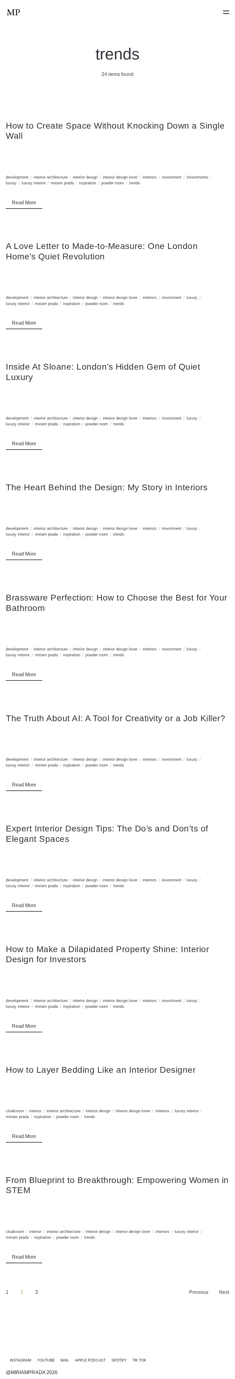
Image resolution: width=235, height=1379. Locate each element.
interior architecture (51, 177)
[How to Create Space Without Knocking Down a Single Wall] (117, 150)
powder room (112, 183)
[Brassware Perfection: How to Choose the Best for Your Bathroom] (117, 622)
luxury (11, 183)
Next (224, 1292)
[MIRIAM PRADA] (13, 12)
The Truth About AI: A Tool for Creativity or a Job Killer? (115, 718)
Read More (24, 202)
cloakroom (15, 1111)
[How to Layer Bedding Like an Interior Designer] (117, 1084)
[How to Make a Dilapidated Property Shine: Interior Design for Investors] (117, 974)
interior (35, 1111)
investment (171, 177)
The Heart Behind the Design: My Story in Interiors (106, 487)
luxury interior (34, 183)
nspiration (87, 183)
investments (197, 177)
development (17, 177)
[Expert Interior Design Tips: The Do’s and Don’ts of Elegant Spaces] (117, 853)
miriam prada (62, 183)
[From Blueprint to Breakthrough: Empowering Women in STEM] (117, 1205)
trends (134, 183)
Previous (198, 1292)
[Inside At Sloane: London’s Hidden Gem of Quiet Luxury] (117, 391)
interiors (150, 177)
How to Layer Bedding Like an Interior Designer (101, 1070)
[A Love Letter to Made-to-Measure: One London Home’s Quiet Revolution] (117, 271)
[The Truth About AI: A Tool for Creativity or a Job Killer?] (117, 732)
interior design (85, 177)
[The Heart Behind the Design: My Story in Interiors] (117, 502)
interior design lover (120, 177)
